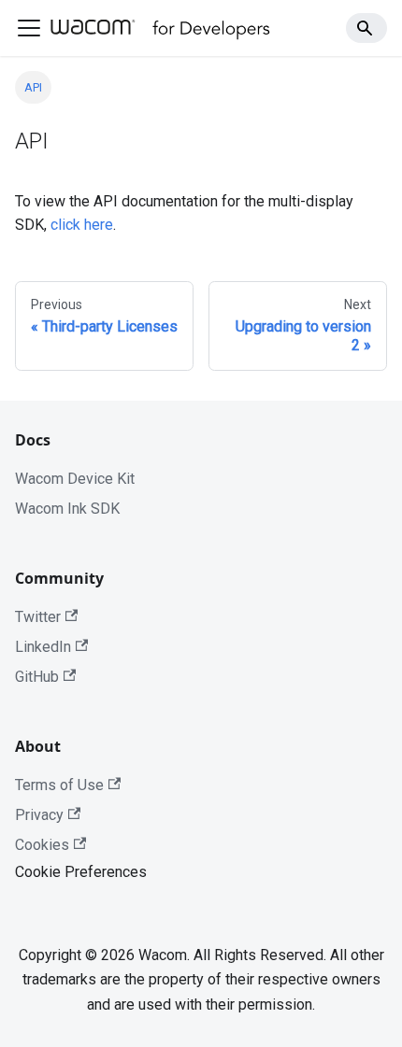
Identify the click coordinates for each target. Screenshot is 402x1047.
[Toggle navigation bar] (29, 28)
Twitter (38, 617)
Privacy (39, 815)
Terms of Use (59, 785)
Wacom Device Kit (75, 479)
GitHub (37, 677)
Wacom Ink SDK (67, 508)
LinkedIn (43, 647)
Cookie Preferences (81, 872)
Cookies (42, 845)
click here (81, 224)
